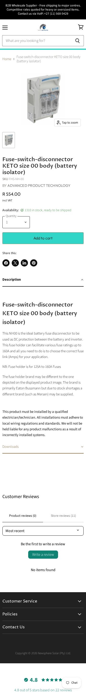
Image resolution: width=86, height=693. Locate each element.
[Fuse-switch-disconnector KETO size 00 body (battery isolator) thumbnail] (9, 140)
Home (6, 59)
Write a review (43, 554)
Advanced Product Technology (38, 185)
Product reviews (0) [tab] (22, 515)
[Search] (77, 40)
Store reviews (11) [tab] (63, 515)
